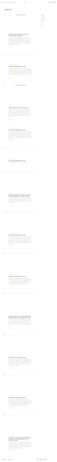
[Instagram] (52, 2)
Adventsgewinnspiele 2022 (17, 235)
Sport (42, 25)
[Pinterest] (55, 2)
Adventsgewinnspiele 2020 (17, 397)
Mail (15, 2)
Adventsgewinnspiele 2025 (17, 66)
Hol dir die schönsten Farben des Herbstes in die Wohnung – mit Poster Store (19, 439)
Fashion (42, 15)
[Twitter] (41, 459)
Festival (42, 19)
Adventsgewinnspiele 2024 (17, 130)
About (8, 2)
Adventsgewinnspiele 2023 (17, 160)
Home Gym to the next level (18, 357)
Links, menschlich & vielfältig (18, 107)
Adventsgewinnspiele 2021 (17, 276)
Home (2, 2)
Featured (43, 17)
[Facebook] (50, 2)
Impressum (4, 459)
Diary (5, 2)
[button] (17, 2)
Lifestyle (43, 23)
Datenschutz (10, 459)
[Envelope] (47, 2)
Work (12, 2)
